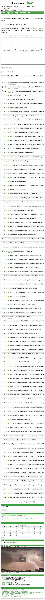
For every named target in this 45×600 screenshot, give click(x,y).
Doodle (16, 6)
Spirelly (4, 579)
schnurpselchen (6, 581)
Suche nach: (4, 506)
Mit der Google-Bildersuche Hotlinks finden (14, 595)
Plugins (9, 6)
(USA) (23, 6)
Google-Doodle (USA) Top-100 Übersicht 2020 (15, 591)
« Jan (2, 537)
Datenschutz (6, 8)
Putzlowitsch (5, 517)
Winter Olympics (38, 28)
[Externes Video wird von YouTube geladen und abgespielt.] (22, 559)
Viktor (3, 578)
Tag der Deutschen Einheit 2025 (23, 519)
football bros (5, 577)
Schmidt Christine (7, 583)
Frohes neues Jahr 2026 (19, 515)
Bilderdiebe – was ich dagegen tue (11, 596)
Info (33, 6)
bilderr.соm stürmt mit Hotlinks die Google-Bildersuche (17, 593)
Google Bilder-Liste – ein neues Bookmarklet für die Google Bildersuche (22, 592)
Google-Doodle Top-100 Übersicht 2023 (13, 590)
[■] (8, 82)
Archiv (3, 542)
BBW (28, 6)
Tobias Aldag (5, 584)
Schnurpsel (18, 3)
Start (3, 6)
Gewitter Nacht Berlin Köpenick (10, 572)
